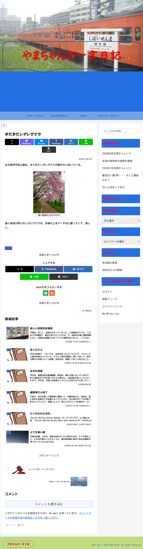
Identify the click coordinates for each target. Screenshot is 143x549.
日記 (9, 248)
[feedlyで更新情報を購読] (45, 293)
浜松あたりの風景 (112, 270)
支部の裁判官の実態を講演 (117, 161)
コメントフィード (112, 306)
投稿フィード (109, 299)
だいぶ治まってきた (113, 187)
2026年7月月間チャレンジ (116, 168)
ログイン (107, 291)
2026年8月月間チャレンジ (116, 153)
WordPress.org (110, 313)
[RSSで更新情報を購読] (52, 293)
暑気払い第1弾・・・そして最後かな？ (120, 177)
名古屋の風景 (109, 262)
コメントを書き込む (49, 504)
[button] (49, 149)
